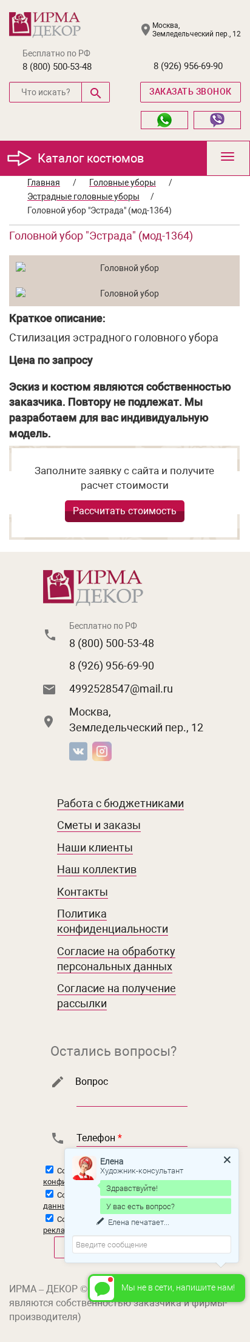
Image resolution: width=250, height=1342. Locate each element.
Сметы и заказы (99, 825)
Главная (43, 182)
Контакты (82, 891)
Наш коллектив (97, 869)
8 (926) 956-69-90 (188, 66)
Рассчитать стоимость (125, 511)
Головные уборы (122, 182)
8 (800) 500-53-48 (57, 66)
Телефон (99, 1138)
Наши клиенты (95, 847)
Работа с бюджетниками (120, 803)
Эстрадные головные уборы (83, 196)
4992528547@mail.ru (121, 688)
